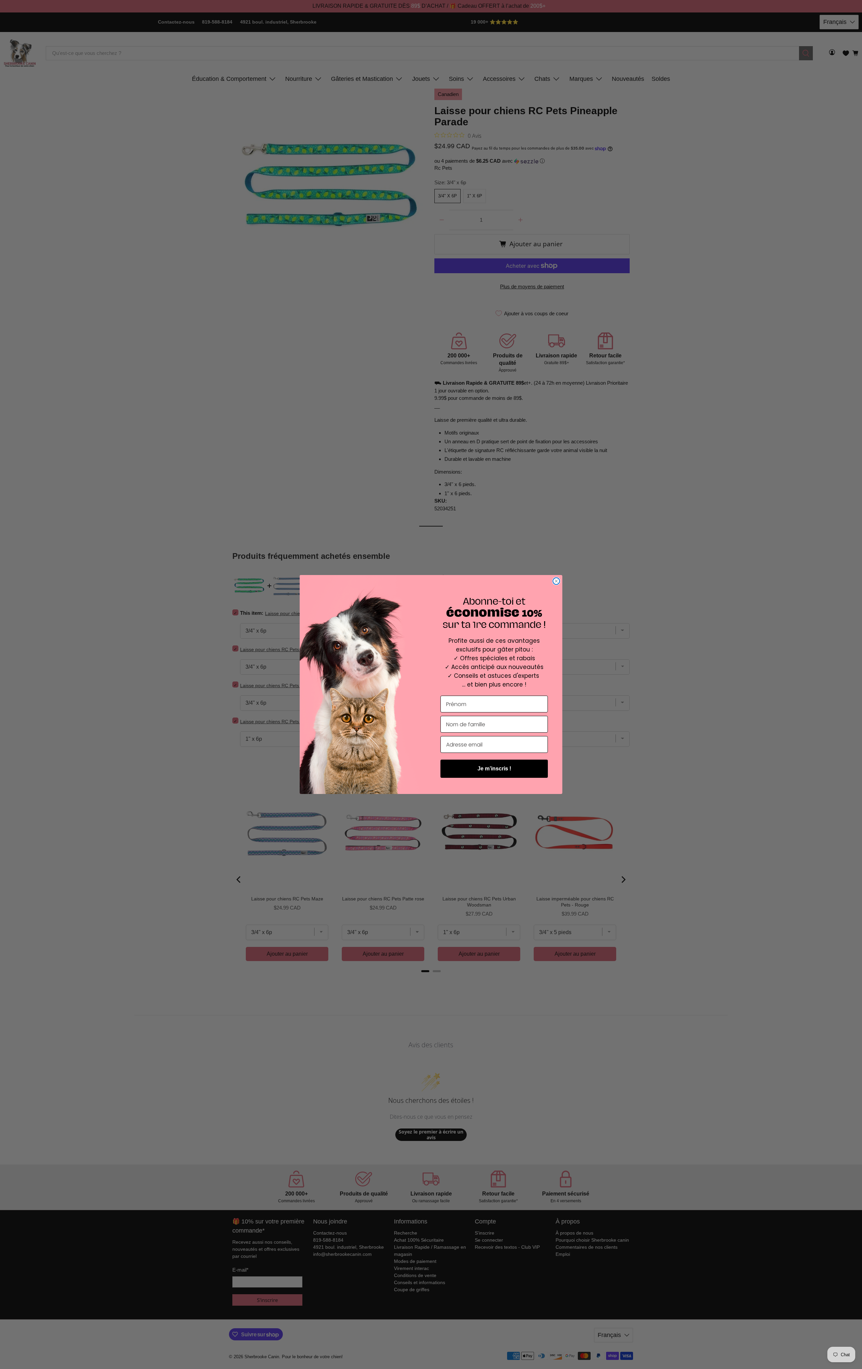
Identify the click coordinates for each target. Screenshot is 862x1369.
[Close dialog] (556, 581)
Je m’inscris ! (494, 768)
